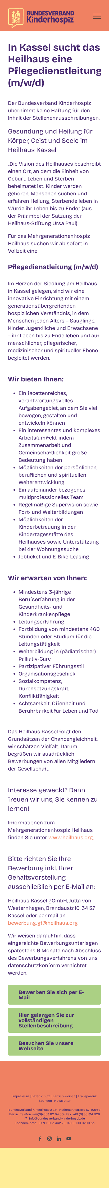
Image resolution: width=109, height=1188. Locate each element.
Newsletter (62, 1101)
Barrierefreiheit (63, 1096)
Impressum (20, 1096)
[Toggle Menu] (97, 16)
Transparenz (87, 1096)
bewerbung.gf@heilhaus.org (43, 923)
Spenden (45, 1101)
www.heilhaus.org (70, 837)
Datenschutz (40, 1096)
